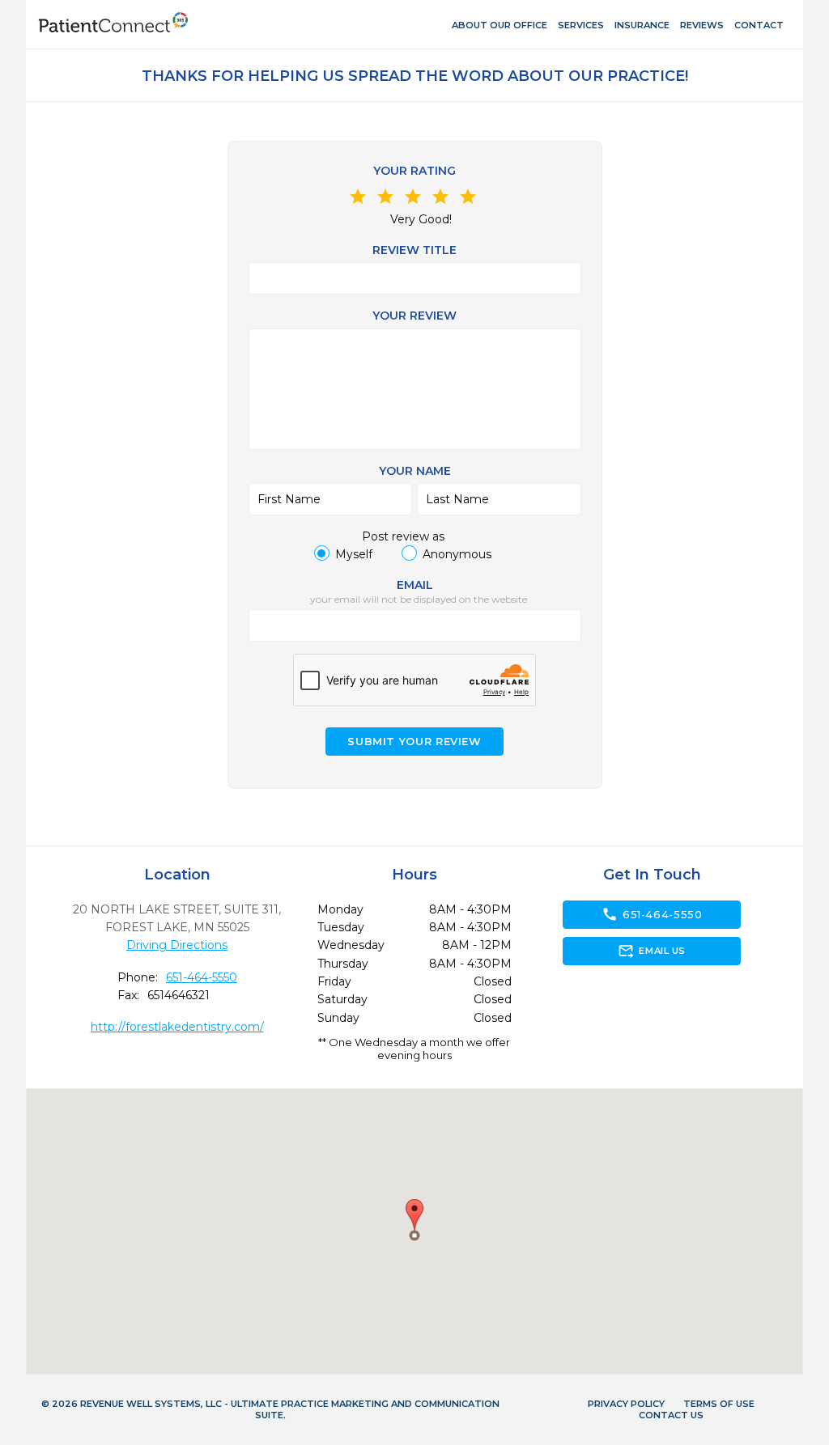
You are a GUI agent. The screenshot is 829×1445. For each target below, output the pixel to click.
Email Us (651, 951)
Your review (414, 315)
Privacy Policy (626, 1403)
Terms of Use (719, 1403)
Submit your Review (414, 741)
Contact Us (671, 1415)
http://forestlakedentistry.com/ (177, 1026)
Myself (353, 554)
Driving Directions (176, 945)
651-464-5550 (201, 977)
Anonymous (457, 554)
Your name (415, 471)
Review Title (414, 250)
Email (415, 585)
